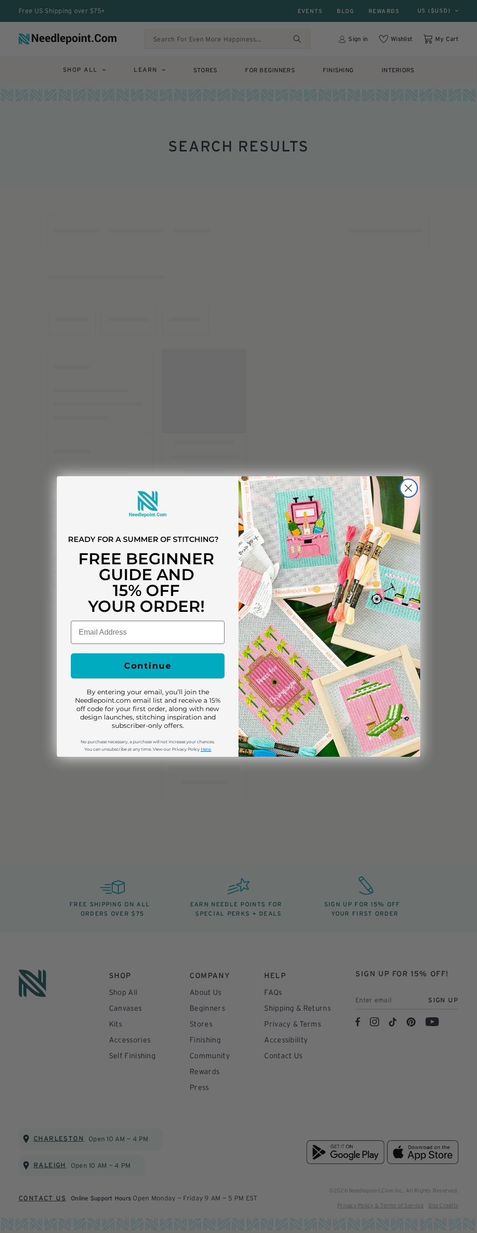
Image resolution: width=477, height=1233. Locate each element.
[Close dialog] (408, 488)
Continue (148, 666)
